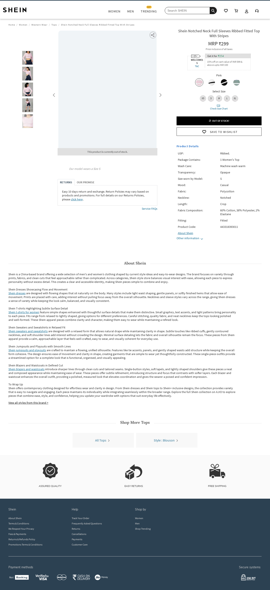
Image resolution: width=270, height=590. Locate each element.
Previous (53, 94)
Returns (76, 528)
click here (77, 199)
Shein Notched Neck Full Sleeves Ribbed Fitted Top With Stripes (98, 24)
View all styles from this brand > (28, 403)
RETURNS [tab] (66, 182)
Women (23, 24)
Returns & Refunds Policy (21, 539)
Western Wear (39, 24)
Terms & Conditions (18, 523)
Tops (54, 24)
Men (137, 523)
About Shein (15, 518)
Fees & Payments (17, 534)
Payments (77, 539)
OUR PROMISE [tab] (85, 182)
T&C (197, 66)
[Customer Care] (257, 11)
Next (160, 94)
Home (11, 24)
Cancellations (79, 534)
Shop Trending (143, 528)
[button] (28, 58)
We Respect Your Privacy (21, 528)
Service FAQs (149, 209)
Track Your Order (80, 518)
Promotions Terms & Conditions (25, 544)
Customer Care (80, 544)
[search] (213, 10)
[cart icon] (236, 11)
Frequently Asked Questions (87, 523)
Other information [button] (188, 238)
